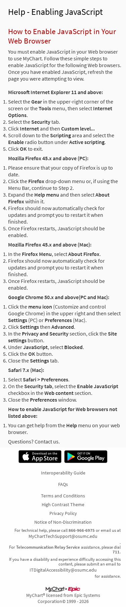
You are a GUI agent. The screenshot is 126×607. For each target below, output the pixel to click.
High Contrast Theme (63, 504)
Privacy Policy (63, 513)
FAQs (63, 484)
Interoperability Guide (63, 473)
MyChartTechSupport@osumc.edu (63, 536)
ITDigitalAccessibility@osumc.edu (63, 570)
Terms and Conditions (63, 496)
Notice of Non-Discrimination (63, 522)
